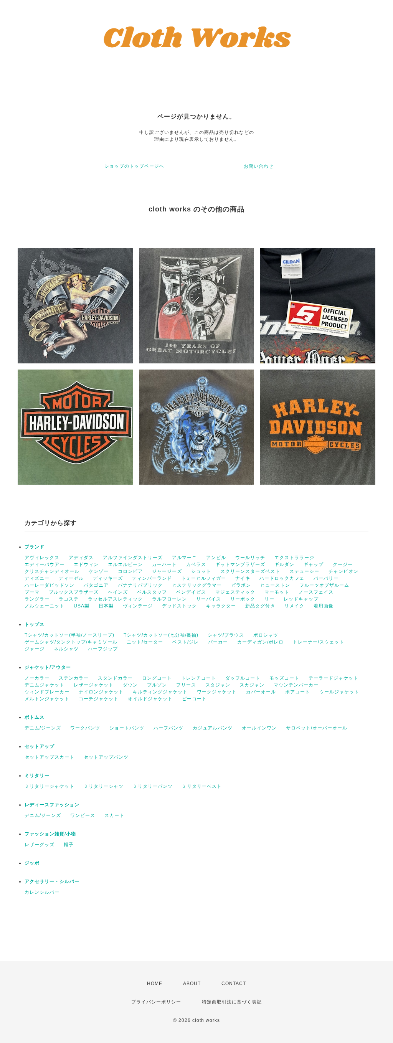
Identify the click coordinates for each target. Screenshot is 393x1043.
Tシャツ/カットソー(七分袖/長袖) (161, 635)
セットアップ (39, 746)
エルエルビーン (125, 564)
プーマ (32, 592)
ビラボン (241, 585)
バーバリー (326, 578)
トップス (35, 624)
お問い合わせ (259, 166)
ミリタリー (37, 775)
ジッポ (32, 863)
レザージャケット (94, 685)
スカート (114, 815)
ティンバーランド (152, 578)
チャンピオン (343, 571)
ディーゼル (71, 578)
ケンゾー (99, 571)
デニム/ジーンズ (43, 728)
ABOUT (192, 983)
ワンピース (82, 815)
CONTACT (233, 983)
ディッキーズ (108, 578)
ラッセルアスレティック (115, 599)
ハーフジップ (103, 649)
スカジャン (251, 685)
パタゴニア (96, 585)
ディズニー (37, 578)
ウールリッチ (250, 557)
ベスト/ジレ (185, 642)
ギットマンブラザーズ (240, 564)
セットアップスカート (49, 757)
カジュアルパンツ (213, 728)
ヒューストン (275, 585)
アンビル (216, 557)
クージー (343, 564)
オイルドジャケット (150, 698)
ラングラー (37, 599)
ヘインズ (118, 592)
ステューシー (304, 571)
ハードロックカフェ (281, 578)
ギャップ (314, 564)
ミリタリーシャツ (104, 786)
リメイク (294, 606)
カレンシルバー (42, 892)
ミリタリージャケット (49, 786)
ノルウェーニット (44, 606)
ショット (201, 571)
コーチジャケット (99, 698)
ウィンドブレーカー (47, 692)
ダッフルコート (242, 678)
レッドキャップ (301, 599)
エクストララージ (294, 557)
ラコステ (69, 599)
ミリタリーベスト (202, 786)
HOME (154, 983)
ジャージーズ (167, 571)
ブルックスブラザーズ (74, 592)
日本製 (106, 606)
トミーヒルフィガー (203, 578)
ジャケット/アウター (48, 667)
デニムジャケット (44, 685)
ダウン (130, 685)
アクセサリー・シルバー (52, 881)
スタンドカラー (115, 678)
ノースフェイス (316, 592)
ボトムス (35, 717)
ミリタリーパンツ (153, 786)
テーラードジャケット (333, 678)
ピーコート (194, 698)
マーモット (276, 592)
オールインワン (259, 728)
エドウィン (86, 564)
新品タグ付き (260, 606)
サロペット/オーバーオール (316, 728)
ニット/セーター (145, 642)
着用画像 (324, 606)
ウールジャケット (339, 692)
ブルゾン (157, 685)
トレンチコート (198, 678)
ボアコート (297, 692)
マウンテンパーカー (296, 685)
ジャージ (35, 649)
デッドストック (179, 606)
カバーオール (261, 692)
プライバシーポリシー (156, 1002)
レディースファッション (52, 804)
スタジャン (217, 685)
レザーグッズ (39, 844)
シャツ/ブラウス (226, 635)
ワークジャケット (217, 692)
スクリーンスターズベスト (250, 571)
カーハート (164, 564)
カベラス (196, 564)
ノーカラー (37, 678)
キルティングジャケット (160, 692)
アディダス (81, 557)
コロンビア (130, 571)
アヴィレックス (42, 557)
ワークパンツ (85, 728)
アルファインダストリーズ (133, 557)
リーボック (242, 599)
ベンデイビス (191, 592)
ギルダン (284, 564)
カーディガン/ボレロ (260, 642)
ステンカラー (74, 678)
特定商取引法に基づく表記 (232, 1002)
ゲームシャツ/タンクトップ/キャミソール (71, 642)
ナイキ (242, 578)
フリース (186, 685)
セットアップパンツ (106, 757)
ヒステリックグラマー (197, 585)
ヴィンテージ (138, 606)
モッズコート (284, 678)
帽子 (69, 844)
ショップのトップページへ (134, 166)
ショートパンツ (126, 728)
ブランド (35, 547)
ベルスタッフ (152, 592)
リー (269, 599)
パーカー (218, 642)
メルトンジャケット (47, 698)
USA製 (81, 606)
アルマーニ (184, 557)
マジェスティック (235, 592)
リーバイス (208, 599)
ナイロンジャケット (101, 692)
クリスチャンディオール (52, 571)
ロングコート (157, 678)
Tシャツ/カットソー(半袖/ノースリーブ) (69, 635)
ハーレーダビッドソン (49, 585)
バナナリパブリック (140, 585)
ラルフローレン (169, 599)
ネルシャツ (66, 649)
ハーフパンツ (168, 728)
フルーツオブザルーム (324, 585)
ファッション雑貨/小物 (50, 834)
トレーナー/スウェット (318, 642)
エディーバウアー (44, 564)
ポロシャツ (265, 635)
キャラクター (221, 606)
